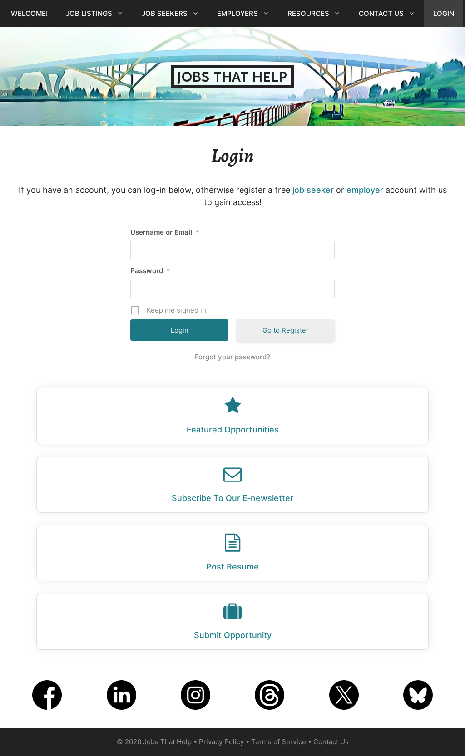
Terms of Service (278, 741)
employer (364, 190)
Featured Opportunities (233, 429)
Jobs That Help (232, 76)
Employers (237, 13)
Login (443, 13)
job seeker (313, 190)
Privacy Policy (221, 741)
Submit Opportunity (233, 635)
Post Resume (232, 566)
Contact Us (381, 13)
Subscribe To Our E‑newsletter (232, 498)
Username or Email (164, 232)
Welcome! (29, 13)
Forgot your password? (232, 357)
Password (150, 270)
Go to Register (285, 330)
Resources (308, 13)
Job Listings (89, 13)
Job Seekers (165, 13)
